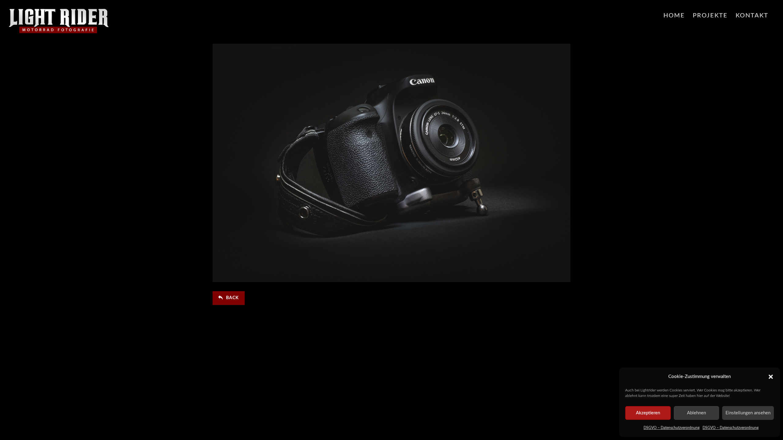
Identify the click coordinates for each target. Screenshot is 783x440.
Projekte (710, 16)
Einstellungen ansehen (747, 413)
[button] (771, 377)
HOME (674, 16)
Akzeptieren (648, 413)
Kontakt (752, 16)
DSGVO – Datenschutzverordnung (672, 428)
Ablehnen (696, 413)
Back (232, 298)
